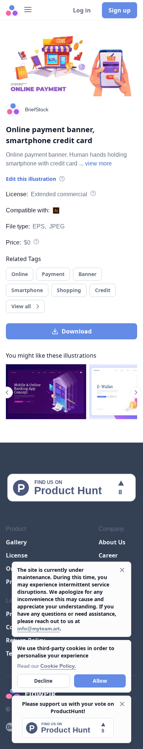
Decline (43, 680)
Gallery (16, 542)
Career (108, 555)
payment (53, 274)
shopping (69, 290)
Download (77, 331)
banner (87, 274)
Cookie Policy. (58, 666)
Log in (82, 10)
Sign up (120, 10)
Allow (100, 680)
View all (21, 306)
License (16, 555)
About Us (112, 542)
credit (102, 290)
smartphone (27, 290)
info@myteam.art (38, 628)
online (19, 274)
